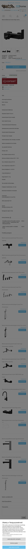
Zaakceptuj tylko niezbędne (14, 539)
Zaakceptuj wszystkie (14, 547)
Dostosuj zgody (14, 543)
